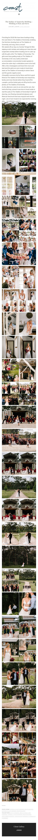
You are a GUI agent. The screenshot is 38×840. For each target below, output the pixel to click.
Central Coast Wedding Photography (19, 7)
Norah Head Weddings (22, 816)
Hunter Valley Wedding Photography (13, 811)
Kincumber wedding (8, 816)
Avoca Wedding (14, 813)
